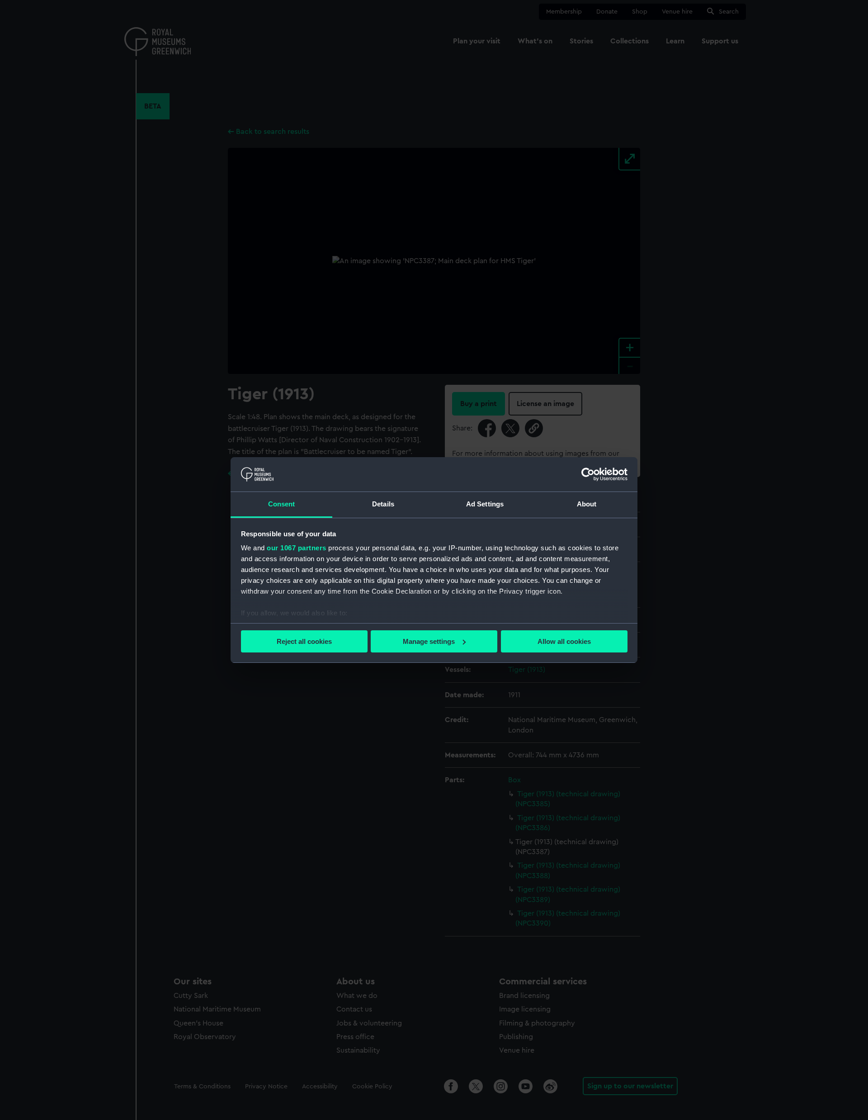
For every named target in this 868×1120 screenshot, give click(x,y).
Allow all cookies (564, 641)
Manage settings (429, 641)
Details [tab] (383, 504)
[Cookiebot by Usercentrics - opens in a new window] (587, 474)
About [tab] (587, 504)
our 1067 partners (296, 548)
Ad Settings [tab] (485, 504)
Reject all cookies (304, 641)
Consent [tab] (281, 504)
